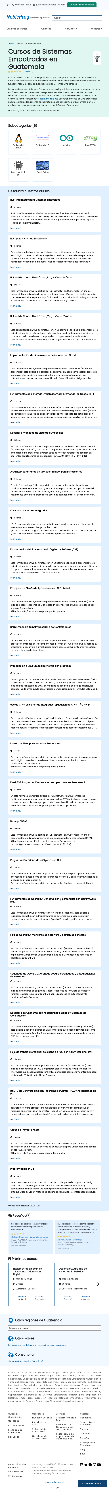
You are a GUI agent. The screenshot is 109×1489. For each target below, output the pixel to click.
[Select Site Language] (8, 4)
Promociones (16, 1425)
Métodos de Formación (15, 1431)
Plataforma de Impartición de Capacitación (65, 1436)
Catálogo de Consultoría (39, 1437)
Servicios (70, 28)
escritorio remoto (49, 98)
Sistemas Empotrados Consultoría (26, 1361)
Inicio (11, 44)
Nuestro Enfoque (42, 1417)
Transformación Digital (66, 1419)
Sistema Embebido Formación (29, 44)
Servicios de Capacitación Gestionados (64, 1427)
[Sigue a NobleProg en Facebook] (90, 1464)
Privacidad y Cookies (54, 1482)
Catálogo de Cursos (17, 28)
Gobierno (46, 28)
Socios (84, 1429)
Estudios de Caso (39, 1423)
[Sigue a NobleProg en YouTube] (99, 1464)
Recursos (14, 1436)
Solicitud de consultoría (39, 1430)
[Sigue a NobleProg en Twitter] (85, 1464)
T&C (82, 1454)
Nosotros (96, 28)
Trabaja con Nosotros (87, 1444)
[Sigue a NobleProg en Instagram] (94, 1464)
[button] (97, 1284)
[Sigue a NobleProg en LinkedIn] (81, 1464)
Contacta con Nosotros (82, 4)
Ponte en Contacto (92, 1483)
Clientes (85, 1433)
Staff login (54, 1487)
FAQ (82, 1449)
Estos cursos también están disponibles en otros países (37, 1345)
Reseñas (85, 1438)
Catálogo (14, 1420)
